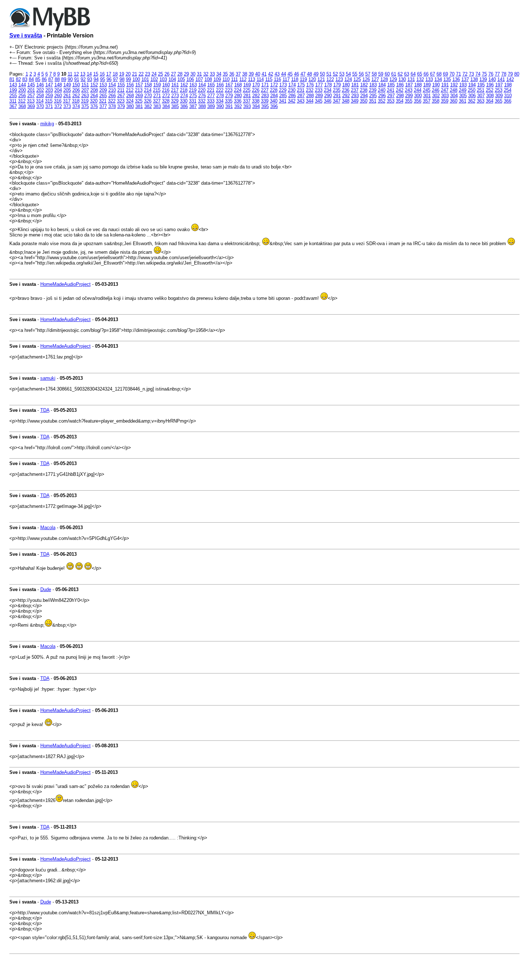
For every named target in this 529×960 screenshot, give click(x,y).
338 (255, 101)
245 (426, 90)
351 (372, 101)
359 (444, 101)
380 (130, 106)
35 (225, 74)
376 (94, 106)
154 (112, 84)
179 (337, 84)
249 (462, 90)
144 (22, 84)
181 (355, 84)
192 (454, 84)
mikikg (47, 123)
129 (393, 79)
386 (184, 106)
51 (328, 74)
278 (220, 95)
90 (70, 79)
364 (489, 101)
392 (238, 106)
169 (247, 84)
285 (283, 95)
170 (256, 84)
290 (328, 95)
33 (212, 74)
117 (286, 79)
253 (498, 90)
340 (273, 101)
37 (238, 74)
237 (354, 90)
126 (366, 79)
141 (501, 79)
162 (184, 84)
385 (175, 106)
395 (265, 106)
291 (337, 95)
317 (67, 101)
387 (193, 106)
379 (121, 106)
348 (345, 101)
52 (335, 74)
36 (231, 74)
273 (175, 95)
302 (436, 95)
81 (11, 79)
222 (219, 90)
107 (199, 79)
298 (400, 95)
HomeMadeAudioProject (65, 284)
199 (13, 90)
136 (456, 79)
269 (139, 95)
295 (373, 95)
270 (148, 95)
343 (300, 101)
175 (301, 84)
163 (193, 84)
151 (85, 84)
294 (364, 95)
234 (327, 90)
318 (76, 101)
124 (348, 79)
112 (243, 79)
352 (381, 101)
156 (130, 84)
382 (148, 106)
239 (372, 90)
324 (130, 101)
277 (211, 95)
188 (418, 84)
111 (234, 79)
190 (436, 84)
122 (330, 79)
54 (348, 74)
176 (310, 84)
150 (76, 84)
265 (103, 95)
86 (44, 79)
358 (435, 101)
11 (70, 74)
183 (373, 84)
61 (393, 74)
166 (220, 84)
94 (96, 79)
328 (165, 101)
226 (255, 90)
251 (480, 90)
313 (31, 101)
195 (481, 84)
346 (327, 101)
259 (49, 95)
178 (328, 84)
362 (471, 101)
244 (417, 90)
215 (156, 90)
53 (341, 74)
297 (391, 95)
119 (303, 79)
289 (319, 95)
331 (192, 101)
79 (510, 74)
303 (445, 95)
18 (115, 74)
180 (346, 84)
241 (390, 90)
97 (115, 79)
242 (399, 90)
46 (296, 74)
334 (219, 101)
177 (319, 84)
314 (40, 101)
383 (157, 106)
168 (238, 84)
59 (380, 74)
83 (24, 79)
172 (274, 84)
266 (112, 95)
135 (447, 79)
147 (49, 84)
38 (244, 74)
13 (82, 74)
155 (121, 84)
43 (277, 74)
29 (186, 74)
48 (309, 74)
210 (112, 90)
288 (310, 95)
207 (85, 90)
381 (139, 106)
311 (13, 101)
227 (264, 90)
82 (18, 79)
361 (462, 101)
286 (292, 95)
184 (382, 84)
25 (160, 74)
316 (58, 101)
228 (273, 90)
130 (402, 79)
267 (121, 95)
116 (277, 79)
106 (190, 79)
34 (218, 74)
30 (192, 74)
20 (128, 74)
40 (257, 74)
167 (229, 84)
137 (465, 79)
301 (427, 95)
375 (85, 106)
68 (439, 74)
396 (274, 106)
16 (102, 74)
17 (108, 74)
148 (58, 84)
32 (205, 74)
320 (94, 101)
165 (211, 84)
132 (420, 79)
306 (472, 95)
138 (474, 79)
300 (418, 95)
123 (339, 79)
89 (63, 79)
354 (399, 101)
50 (322, 74)
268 (130, 95)
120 (312, 79)
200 (22, 90)
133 (429, 79)
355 (408, 101)
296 (382, 95)
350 (363, 101)
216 (165, 90)
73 (471, 74)
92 (83, 79)
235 (336, 90)
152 (94, 84)
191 (445, 84)
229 (282, 90)
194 (472, 84)
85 (37, 79)
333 (210, 101)
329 (174, 101)
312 (22, 101)
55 (354, 74)
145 (31, 84)
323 (121, 101)
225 (246, 90)
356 (417, 101)
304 (454, 95)
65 (419, 74)
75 (484, 74)
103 (163, 79)
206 (76, 90)
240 (381, 90)
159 (157, 84)
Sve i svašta (25, 35)
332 (201, 101)
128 (384, 79)
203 (49, 90)
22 (141, 74)
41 (264, 74)
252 (489, 90)
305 (463, 95)
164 (202, 84)
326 (148, 101)
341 (282, 101)
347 (336, 101)
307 (481, 95)
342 (291, 101)
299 (409, 95)
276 (202, 95)
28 (179, 74)
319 (85, 101)
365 (498, 101)
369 (31, 106)
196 (490, 84)
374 (76, 106)
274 (184, 95)
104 (172, 79)
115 (268, 79)
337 (246, 101)
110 (226, 79)
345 (318, 101)
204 (58, 90)
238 (363, 90)
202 (40, 90)
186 (400, 84)
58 (374, 74)
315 (49, 101)
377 (103, 106)
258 (40, 95)
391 (229, 106)
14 (89, 74)
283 (265, 95)
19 (121, 74)
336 (237, 101)
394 (256, 106)
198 (508, 84)
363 (480, 101)
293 (355, 95)
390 (220, 106)
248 (453, 90)
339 (264, 101)
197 (499, 84)
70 (452, 74)
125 (357, 79)
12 (76, 74)
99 (128, 79)
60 (387, 74)
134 (438, 79)
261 (67, 95)
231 (300, 90)
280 (238, 95)
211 (121, 90)
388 (202, 106)
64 (413, 74)
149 (67, 84)
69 (445, 74)
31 (199, 74)
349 (354, 101)
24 (154, 74)
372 (58, 106)
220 (201, 90)
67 (432, 74)
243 (408, 90)
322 (112, 101)
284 (274, 95)
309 (499, 95)
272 (166, 95)
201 (31, 90)
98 (122, 79)
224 (237, 90)
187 (409, 84)
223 (228, 90)
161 (175, 84)
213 (139, 90)
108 (208, 79)
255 (13, 95)
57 (367, 74)
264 (94, 95)
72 (464, 74)
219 (192, 90)
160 (166, 84)
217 (174, 90)
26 (166, 74)
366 (507, 101)
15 (95, 74)
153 (103, 84)
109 (217, 79)
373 (67, 106)
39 (251, 74)
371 (49, 106)
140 (492, 79)
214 (148, 90)
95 (102, 79)
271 (157, 95)
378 (112, 106)
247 (444, 90)
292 (346, 95)
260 (58, 95)
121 (321, 79)
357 (426, 101)
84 (31, 79)
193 (463, 84)
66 (426, 74)
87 (50, 79)
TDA (44, 410)
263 (85, 95)
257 (31, 95)
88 (57, 79)
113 (251, 79)
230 (291, 90)
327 (156, 101)
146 (40, 84)
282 (256, 95)
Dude (45, 589)
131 (411, 79)
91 (76, 79)
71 (458, 74)
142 (510, 79)
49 (315, 74)
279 (229, 95)
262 (76, 95)
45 (290, 74)
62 (400, 74)
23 (147, 74)
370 (40, 106)
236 (345, 90)
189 (427, 84)
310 (508, 95)
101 (145, 79)
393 (247, 106)
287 (301, 95)
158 (148, 84)
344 (309, 101)
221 (210, 90)
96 (109, 79)
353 (390, 101)
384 (166, 106)
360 (453, 101)
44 (283, 74)
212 (130, 90)
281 (247, 95)
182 (364, 84)
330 (183, 101)
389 (211, 106)
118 (294, 79)
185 (391, 84)
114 (260, 79)
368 (22, 106)
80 (516, 74)
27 (173, 74)
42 (270, 74)
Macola (47, 527)
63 (406, 74)
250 (471, 90)
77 (497, 74)
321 (103, 101)
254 (507, 90)
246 (435, 90)
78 (503, 74)
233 (318, 90)
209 (103, 90)
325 (139, 101)
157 (139, 84)
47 (303, 74)
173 (283, 84)
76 (490, 74)
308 (490, 95)
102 (154, 79)
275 (193, 95)
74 (477, 74)
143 (13, 84)
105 (181, 79)
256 (22, 95)
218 (183, 90)
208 (94, 90)
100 (136, 79)
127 (375, 79)
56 (361, 74)
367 (13, 106)
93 (89, 79)
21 (134, 74)
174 (292, 84)
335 (228, 101)
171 (265, 84)
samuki (47, 378)
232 (309, 90)
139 (483, 79)
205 (67, 90)
